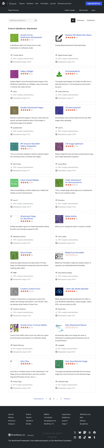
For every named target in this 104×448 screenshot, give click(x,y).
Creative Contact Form (30, 289)
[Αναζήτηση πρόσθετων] (36, 20)
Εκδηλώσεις (66, 417)
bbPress (83, 421)
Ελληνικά (31, 435)
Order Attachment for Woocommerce (73, 181)
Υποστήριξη (48, 417)
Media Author (71, 216)
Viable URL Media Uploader (77, 289)
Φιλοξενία (11, 421)
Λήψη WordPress (94, 3)
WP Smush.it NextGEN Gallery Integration (30, 145)
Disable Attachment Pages (31, 107)
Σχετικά (11, 414)
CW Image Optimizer (74, 144)
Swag (64, 424)
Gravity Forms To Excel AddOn (33, 325)
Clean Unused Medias (29, 180)
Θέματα (28, 417)
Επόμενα (67, 399)
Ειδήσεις (11, 417)
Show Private (26, 252)
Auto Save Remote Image (76, 361)
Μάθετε (46, 414)
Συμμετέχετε (66, 414)
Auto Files (24, 361)
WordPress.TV (49, 424)
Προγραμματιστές (50, 421)
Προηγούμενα (38, 399)
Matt (81, 417)
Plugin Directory (13, 10)
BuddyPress (84, 424)
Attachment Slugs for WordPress (28, 217)
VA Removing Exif (73, 107)
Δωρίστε (65, 421)
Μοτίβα (28, 424)
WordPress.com (85, 414)
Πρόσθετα (29, 421)
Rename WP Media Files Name (78, 35)
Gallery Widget (26, 71)
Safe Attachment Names (76, 325)
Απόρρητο (11, 424)
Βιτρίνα (28, 414)
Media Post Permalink (74, 252)
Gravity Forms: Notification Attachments (31, 36)
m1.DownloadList (72, 71)
